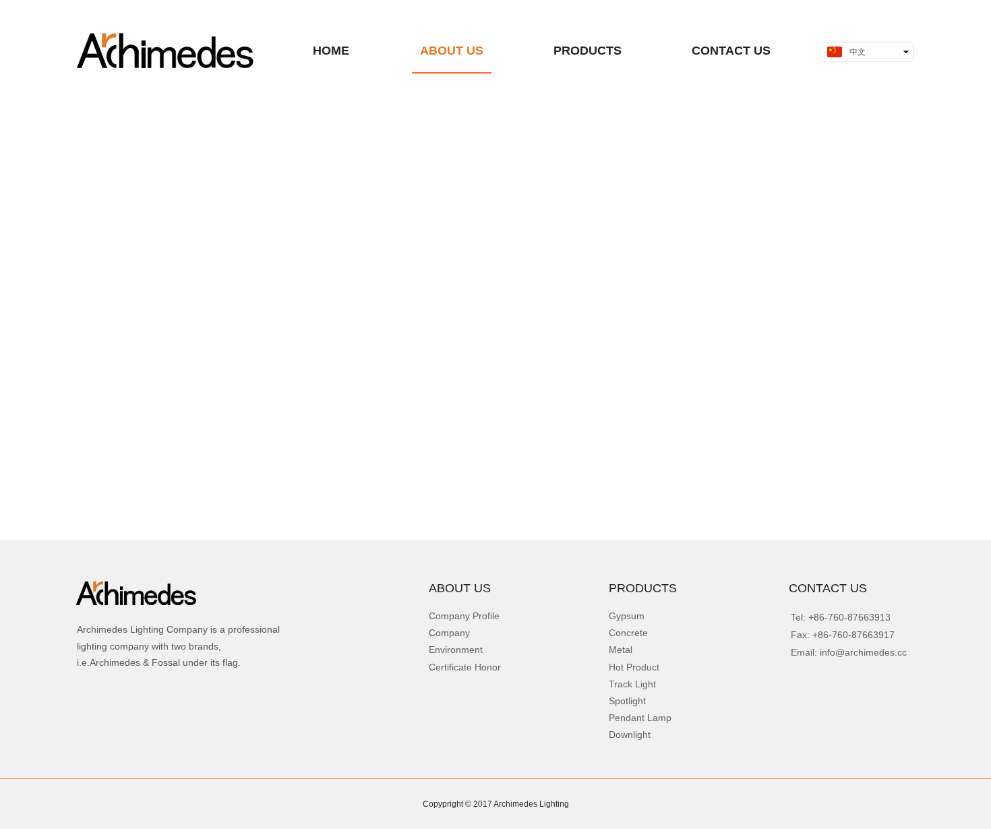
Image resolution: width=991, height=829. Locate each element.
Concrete (628, 632)
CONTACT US (828, 588)
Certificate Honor (465, 667)
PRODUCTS (643, 588)
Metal (620, 649)
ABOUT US (460, 588)
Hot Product (634, 667)
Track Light (632, 684)
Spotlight (627, 700)
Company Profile (464, 615)
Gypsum (626, 615)
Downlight (630, 734)
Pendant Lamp (640, 717)
